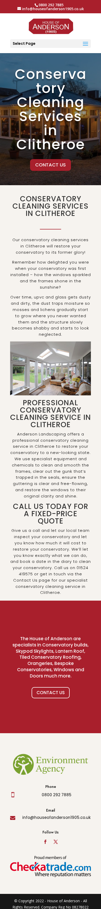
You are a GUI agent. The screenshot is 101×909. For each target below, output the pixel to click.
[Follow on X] (56, 842)
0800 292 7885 (56, 795)
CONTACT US (50, 164)
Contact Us (51, 692)
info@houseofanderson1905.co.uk (56, 817)
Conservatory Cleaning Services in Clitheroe (50, 109)
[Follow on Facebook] (45, 842)
